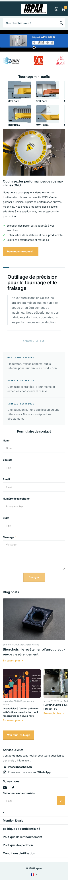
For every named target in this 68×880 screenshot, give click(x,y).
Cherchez (61, 22)
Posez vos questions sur (29, 772)
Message (9, 537)
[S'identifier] (56, 9)
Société (7, 459)
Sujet (6, 517)
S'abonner (61, 800)
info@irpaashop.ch (20, 766)
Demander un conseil (20, 251)
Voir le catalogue (5, 8)
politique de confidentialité (21, 828)
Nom (7, 440)
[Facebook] (13, 787)
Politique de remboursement (22, 837)
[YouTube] (5, 787)
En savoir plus (12, 660)
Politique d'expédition (18, 845)
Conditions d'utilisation (19, 853)
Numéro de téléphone (16, 498)
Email (7, 479)
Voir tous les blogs (18, 734)
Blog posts (11, 592)
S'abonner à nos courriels (19, 793)
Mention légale (13, 820)
